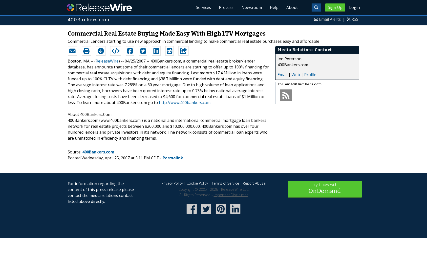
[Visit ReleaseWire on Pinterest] (221, 214)
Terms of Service (225, 183)
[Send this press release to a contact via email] (72, 50)
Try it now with (325, 188)
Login (354, 7)
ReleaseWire (99, 7)
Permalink (173, 158)
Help (274, 7)
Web (296, 74)
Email (282, 74)
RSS (354, 19)
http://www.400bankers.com (185, 102)
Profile (310, 74)
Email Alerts (330, 19)
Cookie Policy (197, 183)
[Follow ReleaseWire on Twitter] (206, 214)
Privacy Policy (172, 183)
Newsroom (251, 7)
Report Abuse (254, 183)
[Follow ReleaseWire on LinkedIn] (235, 214)
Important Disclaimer (231, 194)
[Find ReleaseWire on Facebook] (191, 214)
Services (203, 7)
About (292, 7)
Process (226, 7)
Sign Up (335, 7)
